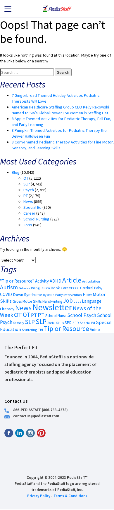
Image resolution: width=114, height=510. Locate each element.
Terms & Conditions (70, 495)
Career (29, 213)
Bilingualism (40, 288)
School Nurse (56, 315)
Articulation (91, 281)
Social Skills (55, 323)
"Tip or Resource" (17, 281)
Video (95, 329)
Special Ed (32, 207)
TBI (40, 329)
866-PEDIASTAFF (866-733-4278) (40, 409)
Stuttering (29, 329)
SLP (26, 184)
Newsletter (52, 307)
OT (25, 178)
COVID (6, 294)
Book (55, 287)
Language (91, 301)
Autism (9, 287)
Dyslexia (48, 295)
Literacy (7, 308)
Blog (16, 172)
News (28, 201)
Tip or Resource (66, 328)
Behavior (24, 288)
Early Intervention (68, 294)
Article (71, 280)
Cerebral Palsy (91, 287)
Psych (28, 189)
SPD (68, 322)
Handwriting (52, 301)
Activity (42, 281)
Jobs (27, 224)
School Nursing (36, 219)
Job (68, 300)
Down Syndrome (27, 294)
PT (25, 195)
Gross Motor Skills (27, 301)
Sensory (18, 323)
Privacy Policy (38, 495)
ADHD (55, 281)
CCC (76, 288)
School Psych (82, 315)
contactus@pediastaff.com (36, 415)
